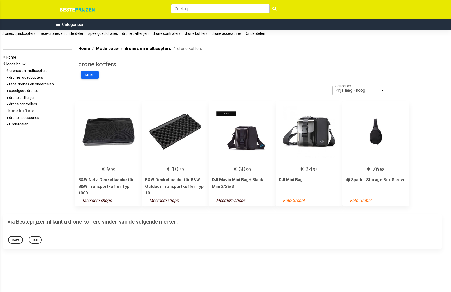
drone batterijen (135, 33)
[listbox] (359, 90)
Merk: (89, 75)
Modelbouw (16, 64)
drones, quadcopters (18, 33)
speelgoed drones (103, 33)
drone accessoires (226, 33)
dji (35, 240)
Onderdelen (255, 33)
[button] (70, 24)
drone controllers (166, 33)
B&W (15, 240)
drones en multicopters (29, 70)
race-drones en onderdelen (62, 33)
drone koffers (196, 33)
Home (12, 57)
